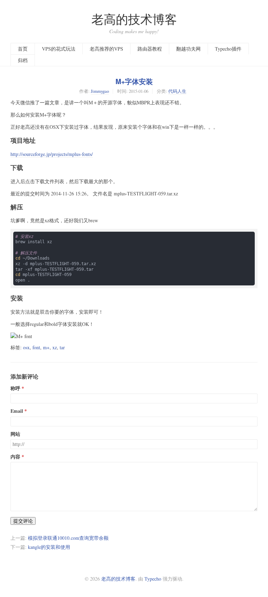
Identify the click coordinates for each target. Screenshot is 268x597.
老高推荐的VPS (106, 48)
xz (54, 347)
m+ (46, 347)
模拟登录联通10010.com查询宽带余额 (68, 538)
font (36, 347)
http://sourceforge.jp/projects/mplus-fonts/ (51, 154)
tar (62, 347)
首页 (23, 48)
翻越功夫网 (188, 48)
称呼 (15, 388)
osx (26, 347)
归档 (23, 60)
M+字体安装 (134, 81)
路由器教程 (149, 48)
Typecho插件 (228, 48)
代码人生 (177, 91)
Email (16, 411)
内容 (15, 457)
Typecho (152, 578)
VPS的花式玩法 (58, 48)
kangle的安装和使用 (49, 547)
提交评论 (23, 520)
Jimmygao (100, 91)
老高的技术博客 (134, 19)
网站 (15, 434)
